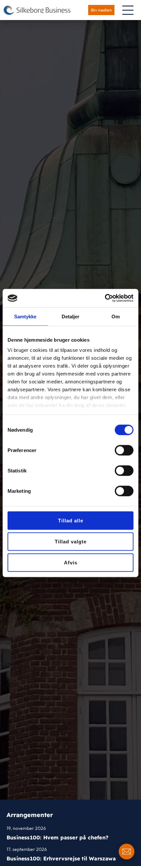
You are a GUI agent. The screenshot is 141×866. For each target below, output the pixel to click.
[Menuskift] (127, 10)
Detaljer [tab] (71, 316)
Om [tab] (115, 316)
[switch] (124, 450)
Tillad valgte (71, 541)
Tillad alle (70, 520)
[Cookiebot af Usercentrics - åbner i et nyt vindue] (104, 298)
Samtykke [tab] (25, 316)
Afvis (70, 562)
